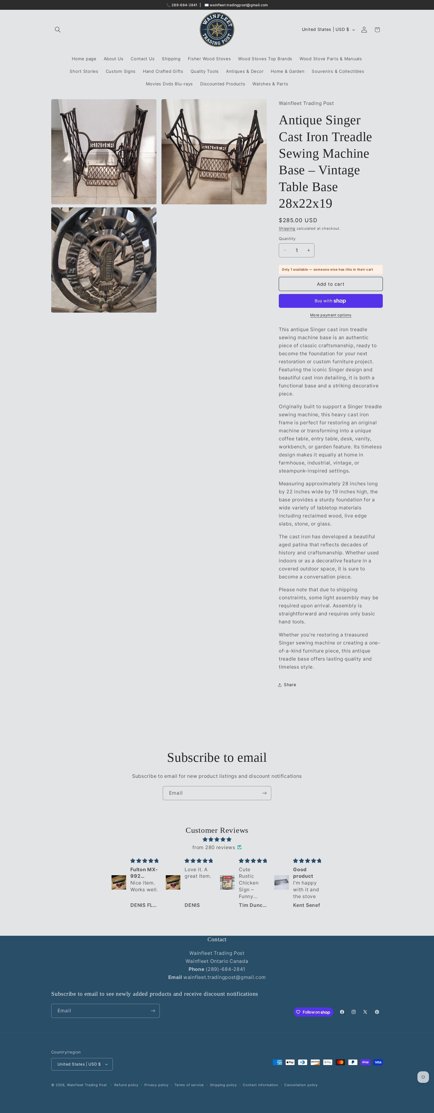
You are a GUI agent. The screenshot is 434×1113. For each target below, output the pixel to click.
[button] (58, 29)
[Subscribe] (264, 793)
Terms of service (189, 1085)
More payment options (331, 315)
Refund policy (126, 1085)
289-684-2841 (185, 5)
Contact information (260, 1085)
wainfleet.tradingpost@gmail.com (239, 5)
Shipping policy (223, 1085)
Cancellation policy (301, 1085)
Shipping (287, 228)
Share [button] (290, 684)
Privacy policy (156, 1085)
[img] (216, 839)
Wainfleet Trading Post (87, 1085)
